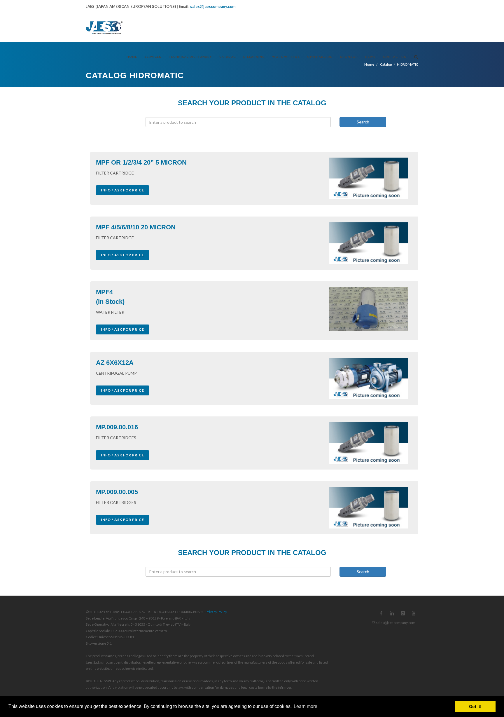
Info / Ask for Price (122, 190)
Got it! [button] (475, 706)
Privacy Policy (216, 612)
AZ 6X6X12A (115, 362)
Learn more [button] (305, 706)
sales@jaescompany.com (212, 6)
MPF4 (104, 292)
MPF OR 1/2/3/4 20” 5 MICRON (141, 162)
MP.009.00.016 (117, 427)
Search (363, 121)
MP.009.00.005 (117, 492)
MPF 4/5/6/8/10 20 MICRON (136, 227)
